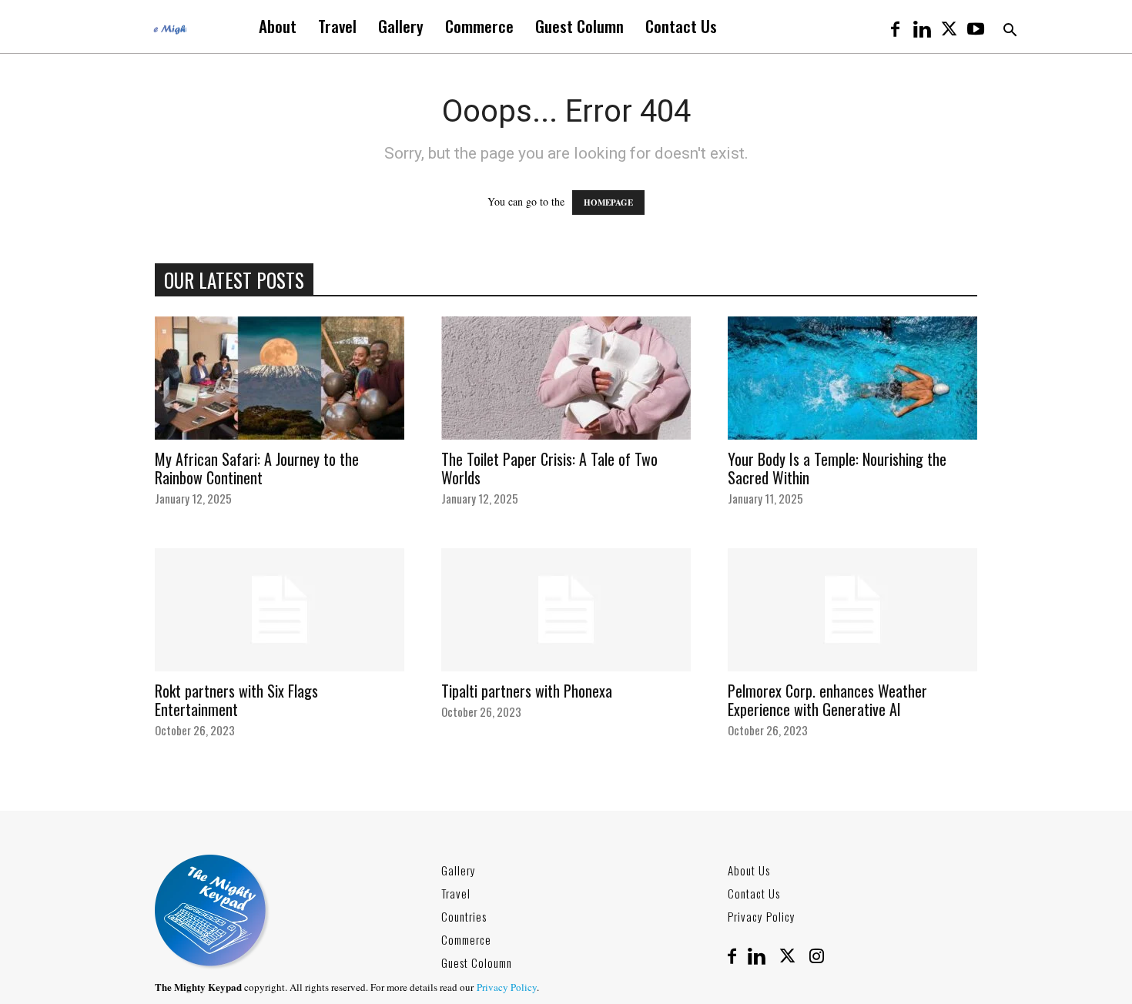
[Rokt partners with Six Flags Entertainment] (279, 609)
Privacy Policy (761, 916)
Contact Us (681, 26)
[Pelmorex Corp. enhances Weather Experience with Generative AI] (852, 609)
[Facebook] (894, 26)
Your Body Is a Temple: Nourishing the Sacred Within (837, 468)
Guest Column (579, 26)
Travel (337, 26)
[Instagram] (816, 957)
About (277, 26)
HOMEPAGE (608, 202)
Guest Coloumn (476, 962)
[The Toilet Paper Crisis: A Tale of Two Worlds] (566, 378)
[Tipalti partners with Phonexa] (566, 609)
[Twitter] (948, 26)
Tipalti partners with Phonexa (526, 690)
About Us (749, 870)
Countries (464, 916)
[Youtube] (975, 26)
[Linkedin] (921, 26)
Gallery (401, 26)
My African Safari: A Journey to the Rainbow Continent (257, 468)
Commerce (479, 26)
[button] (1009, 32)
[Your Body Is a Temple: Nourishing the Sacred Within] (852, 378)
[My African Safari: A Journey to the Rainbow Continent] (279, 378)
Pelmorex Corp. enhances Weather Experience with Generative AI (827, 700)
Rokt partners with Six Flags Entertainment (236, 700)
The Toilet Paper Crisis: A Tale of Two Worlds (549, 468)
